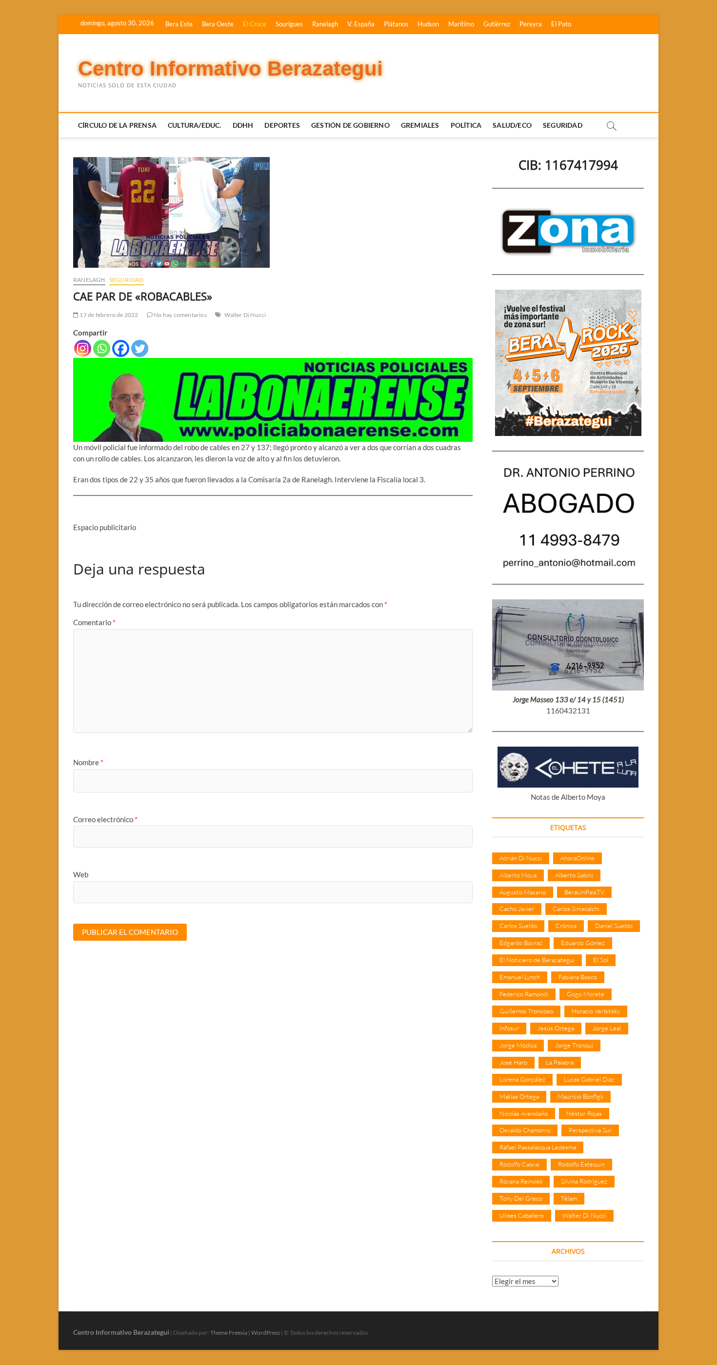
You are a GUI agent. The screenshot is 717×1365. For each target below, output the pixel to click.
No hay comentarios (180, 314)
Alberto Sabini (574, 875)
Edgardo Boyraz (520, 943)
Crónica (566, 926)
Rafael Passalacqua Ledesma (537, 1147)
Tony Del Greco (520, 1198)
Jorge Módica (518, 1045)
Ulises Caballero (521, 1215)
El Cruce (254, 24)
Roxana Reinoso (520, 1181)
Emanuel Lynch (519, 977)
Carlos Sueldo (518, 926)
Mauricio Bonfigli (580, 1096)
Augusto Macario (522, 892)
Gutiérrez (496, 24)
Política (466, 125)
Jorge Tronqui (574, 1045)
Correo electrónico (105, 819)
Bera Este (179, 24)
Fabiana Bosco (577, 977)
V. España (361, 24)
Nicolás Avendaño (523, 1113)
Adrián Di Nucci (520, 858)
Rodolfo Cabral (519, 1164)
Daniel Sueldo (614, 926)
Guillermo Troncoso (526, 1011)
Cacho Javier (516, 908)
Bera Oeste (218, 24)
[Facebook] (120, 348)
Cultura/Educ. (194, 125)
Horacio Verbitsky (596, 1011)
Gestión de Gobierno (350, 125)
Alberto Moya (518, 875)
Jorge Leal (607, 1028)
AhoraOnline (577, 858)
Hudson (428, 24)
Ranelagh (325, 24)
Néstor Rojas (584, 1113)
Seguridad (562, 125)
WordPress (265, 1332)
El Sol (600, 960)
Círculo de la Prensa (117, 125)
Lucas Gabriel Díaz (589, 1079)
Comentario (94, 622)
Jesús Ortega (556, 1028)
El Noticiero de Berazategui (537, 960)
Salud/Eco (512, 125)
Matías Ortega (519, 1096)
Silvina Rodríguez (584, 1181)
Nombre (88, 762)
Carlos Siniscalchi (576, 908)
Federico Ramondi (523, 994)
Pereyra (530, 24)
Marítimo (461, 24)
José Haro (513, 1062)
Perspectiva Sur (590, 1130)
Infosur (509, 1028)
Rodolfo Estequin (581, 1164)
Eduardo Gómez (583, 943)
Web (80, 874)
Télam (569, 1198)
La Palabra (560, 1062)
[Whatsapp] (101, 348)
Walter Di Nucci (245, 314)
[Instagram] (82, 348)
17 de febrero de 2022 (108, 314)
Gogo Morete (585, 994)
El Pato (561, 24)
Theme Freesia (228, 1332)
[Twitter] (139, 348)
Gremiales (420, 125)
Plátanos (396, 24)
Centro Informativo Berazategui (230, 68)
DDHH (243, 125)
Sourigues (289, 24)
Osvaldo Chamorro (524, 1130)
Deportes (282, 125)
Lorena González (522, 1079)
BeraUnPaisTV (584, 892)
